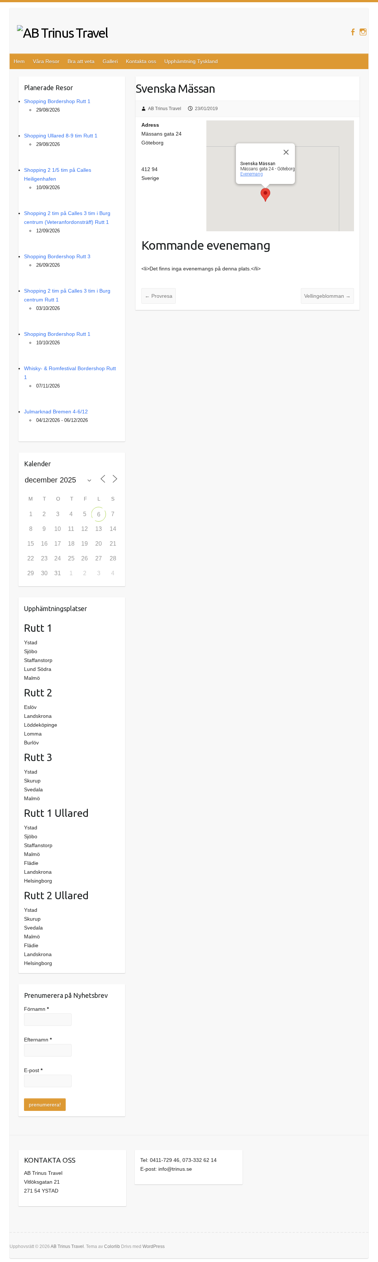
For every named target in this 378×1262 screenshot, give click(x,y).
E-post (33, 1070)
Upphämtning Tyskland (191, 61)
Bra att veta (81, 61)
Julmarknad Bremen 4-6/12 (56, 412)
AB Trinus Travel (164, 108)
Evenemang (251, 174)
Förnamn (36, 1009)
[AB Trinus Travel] (62, 33)
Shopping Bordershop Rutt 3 (57, 256)
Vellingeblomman (327, 296)
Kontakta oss (141, 61)
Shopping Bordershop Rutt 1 (57, 101)
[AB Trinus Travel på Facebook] (353, 32)
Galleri (110, 61)
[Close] (286, 152)
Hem (19, 61)
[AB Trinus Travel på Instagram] (363, 32)
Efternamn (38, 1040)
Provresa (158, 296)
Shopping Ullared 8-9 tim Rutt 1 (60, 136)
